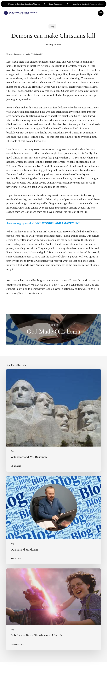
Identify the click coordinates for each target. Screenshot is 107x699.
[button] (101, 13)
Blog (52, 26)
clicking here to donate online (26, 292)
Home (9, 54)
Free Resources (49, 4)
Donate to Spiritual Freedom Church (17, 4)
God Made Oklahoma (53, 329)
